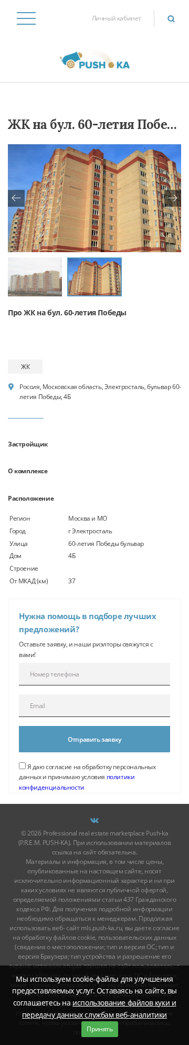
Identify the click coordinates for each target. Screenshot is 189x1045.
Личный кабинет (116, 18)
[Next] (172, 198)
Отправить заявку (94, 739)
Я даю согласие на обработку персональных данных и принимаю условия (87, 777)
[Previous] (16, 198)
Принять (99, 1028)
